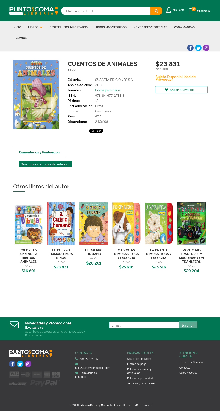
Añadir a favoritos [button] (181, 89)
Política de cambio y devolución (139, 371)
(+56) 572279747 (89, 358)
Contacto (184, 367)
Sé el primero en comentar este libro (45, 164)
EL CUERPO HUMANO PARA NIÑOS (61, 254)
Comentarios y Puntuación (39, 152)
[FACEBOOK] (190, 48)
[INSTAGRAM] (206, 48)
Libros (33, 27)
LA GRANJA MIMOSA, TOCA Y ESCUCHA (159, 254)
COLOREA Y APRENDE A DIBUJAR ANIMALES (28, 256)
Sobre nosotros (188, 372)
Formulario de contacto (86, 374)
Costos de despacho (139, 358)
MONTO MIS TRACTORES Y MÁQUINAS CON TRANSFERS (191, 256)
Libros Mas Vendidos (191, 362)
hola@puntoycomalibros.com (92, 367)
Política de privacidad (140, 378)
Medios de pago (136, 364)
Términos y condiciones (141, 383)
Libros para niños (107, 90)
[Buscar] (156, 11)
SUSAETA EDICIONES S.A (114, 79)
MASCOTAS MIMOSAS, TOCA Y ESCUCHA (126, 254)
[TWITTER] (198, 48)
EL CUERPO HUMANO (93, 252)
